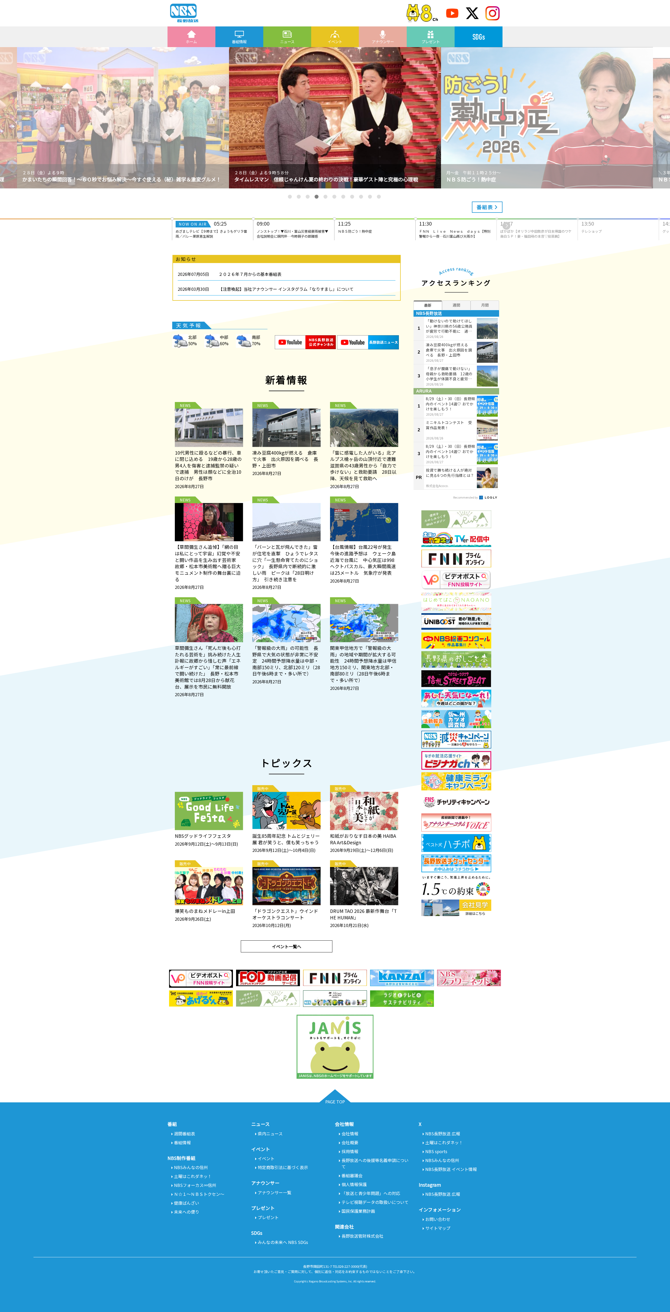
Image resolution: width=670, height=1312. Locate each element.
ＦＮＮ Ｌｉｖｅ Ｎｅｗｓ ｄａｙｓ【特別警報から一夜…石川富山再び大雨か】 (454, 229)
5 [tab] (325, 197)
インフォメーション (440, 1209)
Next (506, 226)
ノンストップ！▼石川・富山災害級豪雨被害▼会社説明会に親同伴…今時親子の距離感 (292, 229)
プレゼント (431, 41)
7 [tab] (343, 197)
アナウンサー (383, 41)
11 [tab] (379, 197)
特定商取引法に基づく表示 (283, 1167)
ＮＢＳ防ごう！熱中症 (355, 227)
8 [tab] (352, 197)
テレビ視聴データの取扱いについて (375, 1202)
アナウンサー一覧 (274, 1192)
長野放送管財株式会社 (362, 1236)
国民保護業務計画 (358, 1211)
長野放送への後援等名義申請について (375, 1163)
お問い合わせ (437, 1219)
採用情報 (350, 1151)
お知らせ (186, 259)
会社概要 (350, 1142)
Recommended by (465, 497)
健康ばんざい (186, 1203)
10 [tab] (370, 197)
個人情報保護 (354, 1184)
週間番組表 (184, 1133)
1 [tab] (290, 197)
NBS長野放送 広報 (442, 1133)
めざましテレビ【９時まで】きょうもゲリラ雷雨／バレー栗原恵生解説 (211, 229)
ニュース (287, 41)
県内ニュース (270, 1133)
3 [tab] (308, 197)
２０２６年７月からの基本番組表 (250, 274)
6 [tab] (334, 197)
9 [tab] (361, 197)
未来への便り (186, 1212)
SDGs (478, 36)
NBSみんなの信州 (191, 1167)
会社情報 (350, 1133)
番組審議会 (352, 1175)
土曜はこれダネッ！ (193, 1176)
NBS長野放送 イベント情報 (451, 1169)
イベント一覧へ (286, 946)
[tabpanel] (335, 117)
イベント (335, 41)
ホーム (191, 41)
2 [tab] (299, 197)
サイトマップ (437, 1228)
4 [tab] (317, 197)
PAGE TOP (335, 1101)
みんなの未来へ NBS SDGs (283, 1242)
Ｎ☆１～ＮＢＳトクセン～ (199, 1194)
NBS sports (436, 1151)
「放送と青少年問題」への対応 (371, 1193)
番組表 (486, 207)
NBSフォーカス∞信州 (195, 1185)
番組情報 (239, 41)
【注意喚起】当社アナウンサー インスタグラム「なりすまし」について (286, 289)
